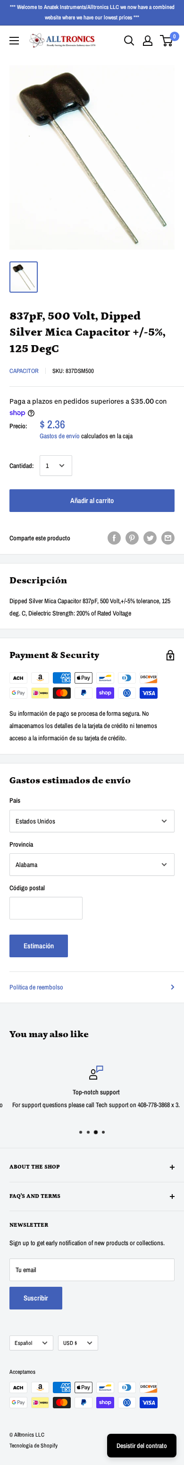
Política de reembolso (36, 987)
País (14, 800)
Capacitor (24, 371)
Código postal (27, 888)
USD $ (70, 1343)
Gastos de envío (60, 436)
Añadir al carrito (92, 500)
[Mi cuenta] (147, 40)
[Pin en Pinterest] (132, 537)
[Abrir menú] (14, 40)
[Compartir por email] (168, 537)
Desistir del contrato (142, 1445)
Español (23, 1343)
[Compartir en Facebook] (114, 537)
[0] (167, 40)
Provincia (21, 844)
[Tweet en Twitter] (150, 537)
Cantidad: (21, 465)
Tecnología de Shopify (33, 1445)
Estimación (39, 946)
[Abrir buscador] (129, 40)
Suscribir (36, 1298)
